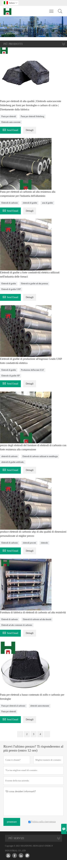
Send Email (10, 129)
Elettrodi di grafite (8, 283)
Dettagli (30, 130)
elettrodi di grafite (30, 203)
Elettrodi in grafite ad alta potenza (34, 283)
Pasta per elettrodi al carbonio (13, 706)
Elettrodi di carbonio (9, 203)
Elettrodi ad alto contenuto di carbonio (16, 625)
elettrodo (44, 543)
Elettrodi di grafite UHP (11, 289)
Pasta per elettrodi (8, 116)
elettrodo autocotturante (39, 706)
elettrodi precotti (29, 543)
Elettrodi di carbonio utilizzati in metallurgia (40, 456)
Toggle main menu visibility (51, 11)
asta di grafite (47, 203)
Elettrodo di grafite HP (10, 375)
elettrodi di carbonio (9, 456)
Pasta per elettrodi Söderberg (32, 116)
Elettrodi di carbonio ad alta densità (37, 619)
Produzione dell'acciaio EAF (32, 370)
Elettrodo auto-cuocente (10, 122)
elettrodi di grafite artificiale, (12, 462)
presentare (12, 822)
